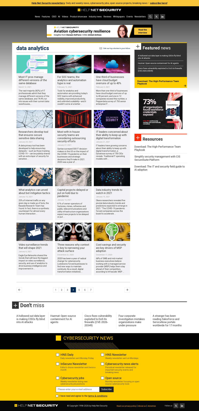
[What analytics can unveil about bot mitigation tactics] (34, 177)
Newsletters (140, 16)
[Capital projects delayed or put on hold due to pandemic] (73, 177)
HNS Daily (66, 354)
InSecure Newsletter (73, 364)
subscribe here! (158, 3)
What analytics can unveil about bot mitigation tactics (34, 191)
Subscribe (106, 389)
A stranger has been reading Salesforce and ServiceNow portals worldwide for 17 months (167, 320)
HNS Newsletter (116, 354)
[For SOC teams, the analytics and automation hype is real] (73, 64)
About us (142, 406)
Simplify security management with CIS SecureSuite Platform (157, 158)
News (37, 16)
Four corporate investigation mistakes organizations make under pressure (132, 320)
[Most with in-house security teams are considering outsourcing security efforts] (73, 119)
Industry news (95, 16)
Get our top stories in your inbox (116, 48)
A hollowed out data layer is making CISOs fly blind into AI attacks (30, 319)
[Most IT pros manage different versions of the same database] (34, 64)
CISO (54, 16)
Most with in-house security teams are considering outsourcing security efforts (71, 136)
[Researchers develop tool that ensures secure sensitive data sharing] (34, 119)
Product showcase (78, 16)
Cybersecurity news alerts (121, 364)
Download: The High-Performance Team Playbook (158, 82)
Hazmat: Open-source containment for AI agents (158, 63)
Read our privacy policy (126, 406)
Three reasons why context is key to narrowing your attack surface (73, 247)
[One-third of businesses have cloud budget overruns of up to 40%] (112, 64)
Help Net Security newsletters (48, 3)
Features (46, 16)
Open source (113, 378)
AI (59, 16)
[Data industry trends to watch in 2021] (112, 177)
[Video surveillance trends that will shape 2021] (34, 232)
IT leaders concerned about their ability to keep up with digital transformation (112, 135)
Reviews (107, 16)
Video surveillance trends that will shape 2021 (33, 246)
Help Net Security (100, 406)
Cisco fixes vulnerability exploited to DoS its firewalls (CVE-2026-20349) (98, 320)
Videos (65, 16)
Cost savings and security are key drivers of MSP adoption (111, 247)
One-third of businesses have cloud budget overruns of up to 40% (110, 80)
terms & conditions (97, 396)
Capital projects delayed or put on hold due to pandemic (72, 193)
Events (130, 16)
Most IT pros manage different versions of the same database (33, 80)
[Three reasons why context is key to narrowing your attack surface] (73, 232)
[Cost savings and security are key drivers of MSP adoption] (112, 232)
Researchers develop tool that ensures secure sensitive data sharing (33, 135)
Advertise (152, 406)
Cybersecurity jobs (72, 378)
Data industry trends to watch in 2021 (109, 191)
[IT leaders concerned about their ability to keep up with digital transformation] (112, 119)
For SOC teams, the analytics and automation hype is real (71, 80)
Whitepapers (119, 16)
